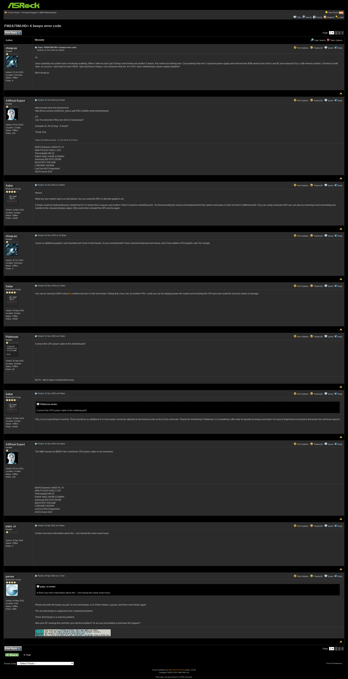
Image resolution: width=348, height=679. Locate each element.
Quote (330, 48)
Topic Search (320, 40)
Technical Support (29, 12)
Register (330, 17)
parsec (10, 576)
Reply (339, 48)
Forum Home (13, 12)
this (70, 293)
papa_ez (11, 526)
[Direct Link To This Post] (36, 47)
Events (319, 17)
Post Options (302, 48)
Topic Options (336, 40)
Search (308, 17)
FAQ (299, 17)
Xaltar (10, 185)
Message (39, 39)
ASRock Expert (16, 100)
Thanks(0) (318, 48)
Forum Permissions (334, 663)
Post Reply (11, 32)
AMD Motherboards (48, 12)
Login (341, 17)
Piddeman (12, 336)
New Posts (333, 12)
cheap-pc (12, 48)
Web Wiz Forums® (176, 670)
